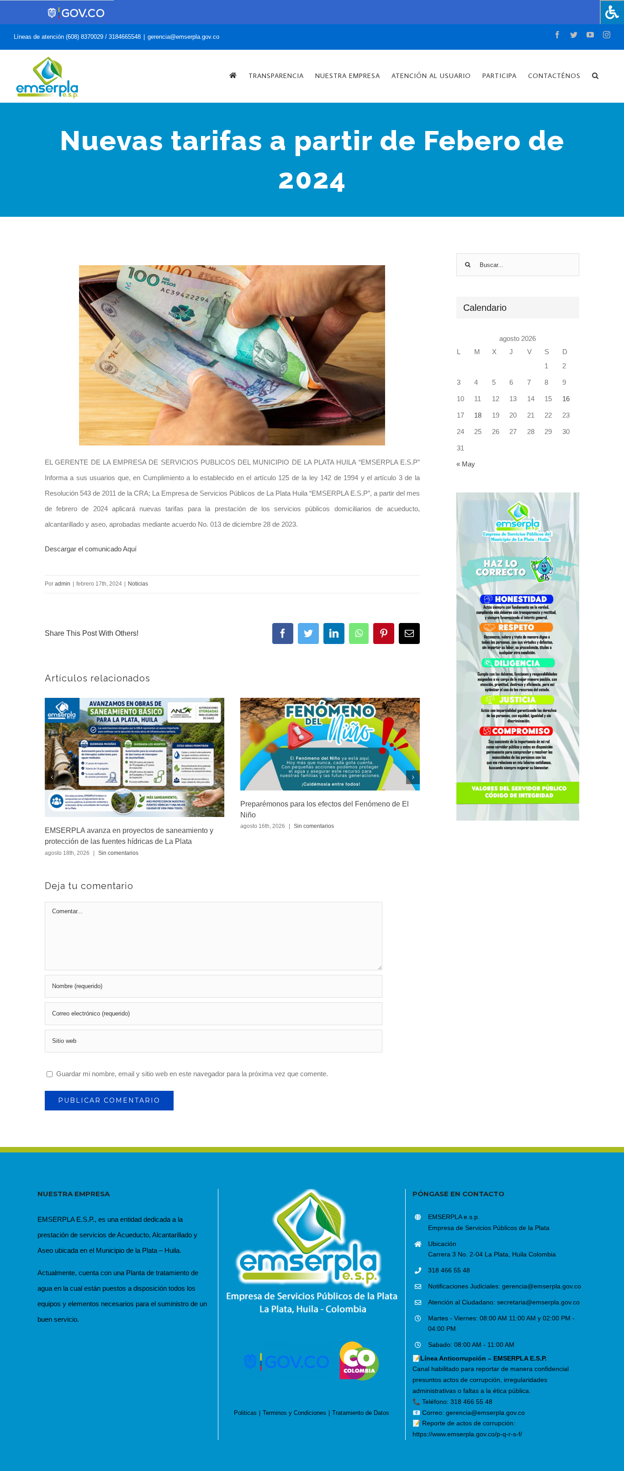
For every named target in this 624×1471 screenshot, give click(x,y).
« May (465, 464)
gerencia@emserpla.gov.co (183, 36)
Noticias (138, 584)
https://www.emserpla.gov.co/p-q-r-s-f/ (467, 1434)
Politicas (245, 1412)
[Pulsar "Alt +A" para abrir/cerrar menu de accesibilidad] (612, 12)
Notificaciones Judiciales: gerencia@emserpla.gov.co (504, 1286)
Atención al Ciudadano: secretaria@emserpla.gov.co (504, 1302)
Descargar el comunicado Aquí (91, 549)
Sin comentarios (118, 853)
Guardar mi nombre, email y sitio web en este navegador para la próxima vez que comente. (192, 1074)
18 (477, 415)
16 (566, 399)
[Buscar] (595, 75)
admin (62, 584)
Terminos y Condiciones (294, 1412)
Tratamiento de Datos (360, 1412)
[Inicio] (233, 75)
